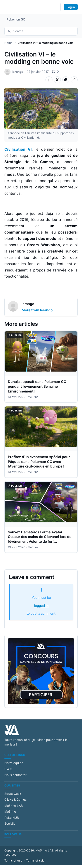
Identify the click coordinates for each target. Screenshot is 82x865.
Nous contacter (15, 775)
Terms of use (13, 860)
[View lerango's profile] (13, 307)
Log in (71, 7)
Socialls (9, 823)
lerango (28, 304)
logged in (41, 606)
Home (8, 42)
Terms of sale (35, 860)
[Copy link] (74, 79)
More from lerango (37, 310)
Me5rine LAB (13, 805)
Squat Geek (12, 793)
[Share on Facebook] (48, 79)
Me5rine (10, 811)
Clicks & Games (15, 799)
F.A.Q (8, 769)
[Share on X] (57, 79)
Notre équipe (13, 763)
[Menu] (56, 7)
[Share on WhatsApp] (65, 79)
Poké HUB (11, 817)
